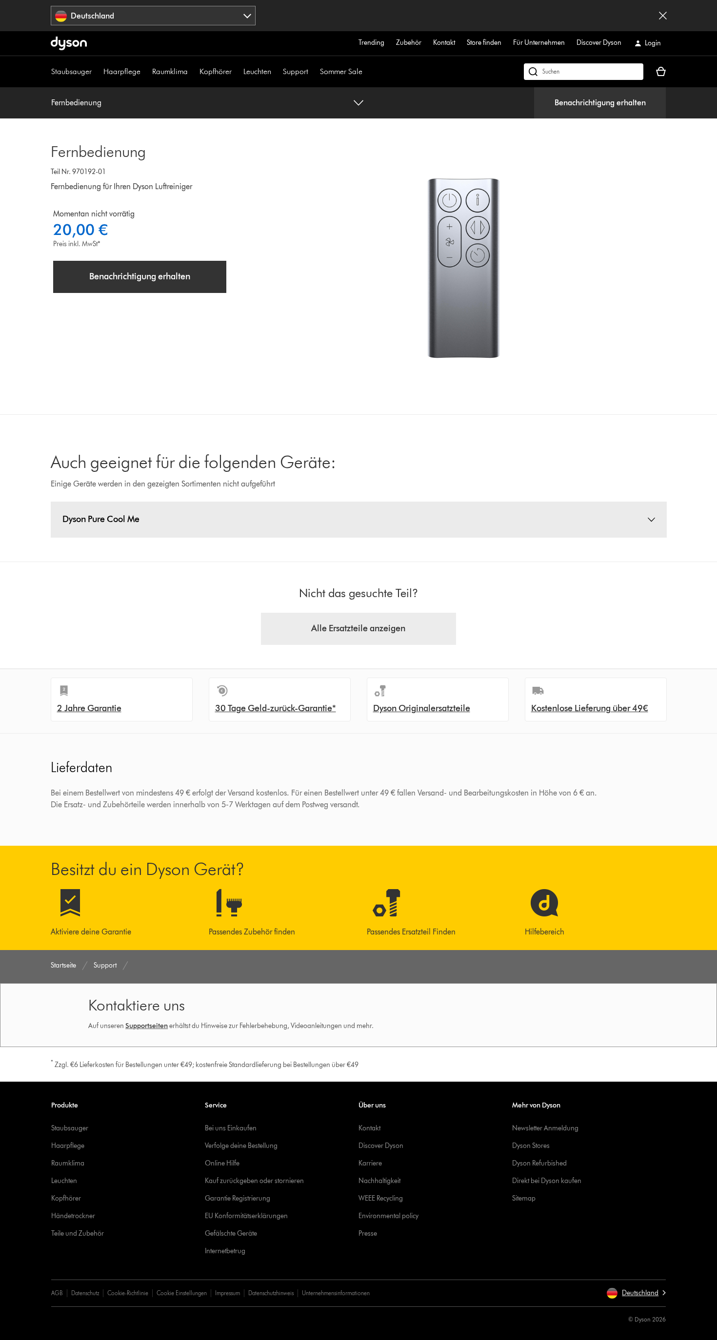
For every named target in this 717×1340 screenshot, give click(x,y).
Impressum (227, 1293)
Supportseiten (146, 1026)
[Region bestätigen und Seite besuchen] (663, 15)
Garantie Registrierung (237, 1198)
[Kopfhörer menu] (236, 72)
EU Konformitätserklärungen (246, 1216)
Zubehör (408, 43)
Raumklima (170, 71)
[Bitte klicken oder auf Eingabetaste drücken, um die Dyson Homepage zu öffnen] (69, 43)
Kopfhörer (215, 71)
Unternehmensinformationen (336, 1293)
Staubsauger (71, 71)
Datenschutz (85, 1293)
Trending (371, 43)
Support (295, 71)
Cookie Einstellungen (182, 1293)
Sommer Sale (341, 71)
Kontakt (444, 43)
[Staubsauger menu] (96, 72)
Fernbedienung (76, 102)
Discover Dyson (599, 43)
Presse (367, 1233)
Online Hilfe (222, 1163)
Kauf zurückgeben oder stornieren (254, 1181)
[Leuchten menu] (276, 72)
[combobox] (153, 15)
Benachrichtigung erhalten (600, 102)
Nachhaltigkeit (379, 1181)
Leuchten (257, 71)
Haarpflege (121, 71)
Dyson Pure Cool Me (100, 519)
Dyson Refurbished (539, 1163)
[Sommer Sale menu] (367, 72)
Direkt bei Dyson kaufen (546, 1181)
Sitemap (524, 1198)
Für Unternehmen (539, 43)
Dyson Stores (531, 1146)
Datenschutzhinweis (271, 1293)
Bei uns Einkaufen (231, 1128)
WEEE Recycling (380, 1198)
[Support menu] (313, 72)
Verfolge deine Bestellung (241, 1146)
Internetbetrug (225, 1251)
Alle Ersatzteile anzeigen (358, 628)
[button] (636, 1293)
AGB (57, 1293)
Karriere (370, 1163)
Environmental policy (388, 1216)
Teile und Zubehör (77, 1233)
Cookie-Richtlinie (127, 1293)
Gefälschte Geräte (231, 1233)
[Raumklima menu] (193, 72)
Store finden (484, 43)
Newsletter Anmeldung (545, 1128)
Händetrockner (73, 1216)
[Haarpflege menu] (145, 72)
